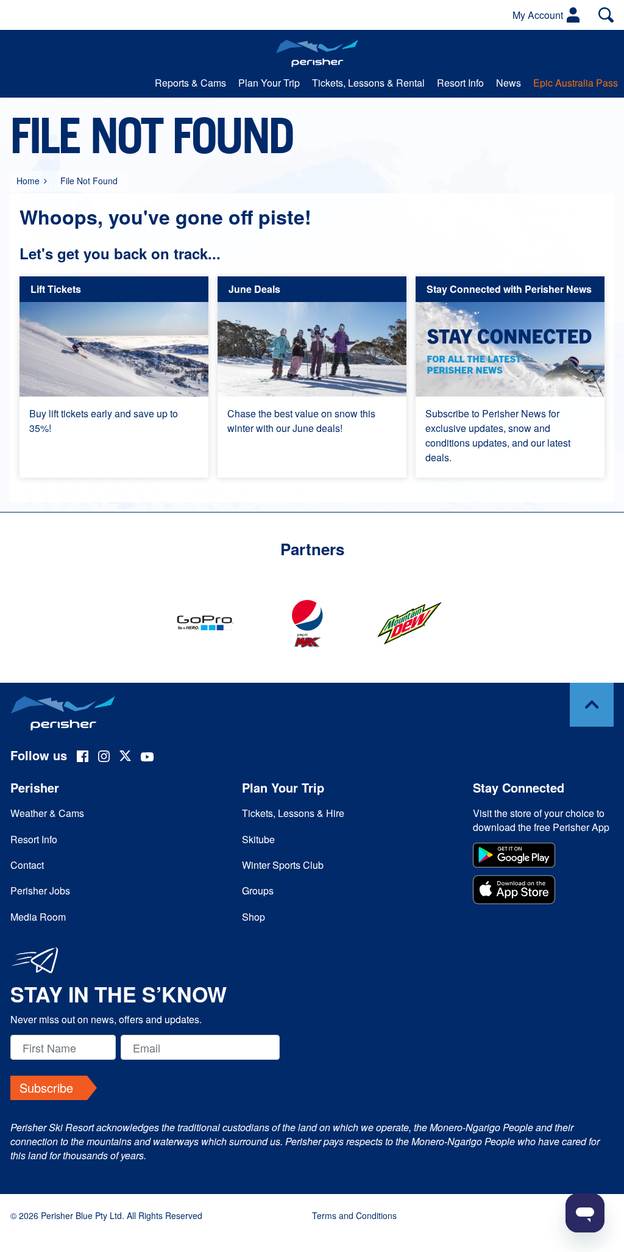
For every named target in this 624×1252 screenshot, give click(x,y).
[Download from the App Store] (543, 891)
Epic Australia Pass (575, 83)
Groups (258, 890)
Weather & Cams (47, 813)
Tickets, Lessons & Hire (293, 813)
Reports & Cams (190, 83)
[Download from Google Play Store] (543, 857)
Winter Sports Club (283, 865)
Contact (27, 865)
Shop (253, 917)
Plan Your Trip (269, 83)
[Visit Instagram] (104, 757)
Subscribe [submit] (46, 1087)
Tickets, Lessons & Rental (368, 83)
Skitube (258, 839)
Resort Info (460, 83)
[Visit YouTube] (147, 758)
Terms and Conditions (354, 1215)
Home (28, 180)
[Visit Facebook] (82, 757)
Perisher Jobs (40, 890)
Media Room (38, 917)
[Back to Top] (592, 705)
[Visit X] (125, 757)
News (508, 83)
